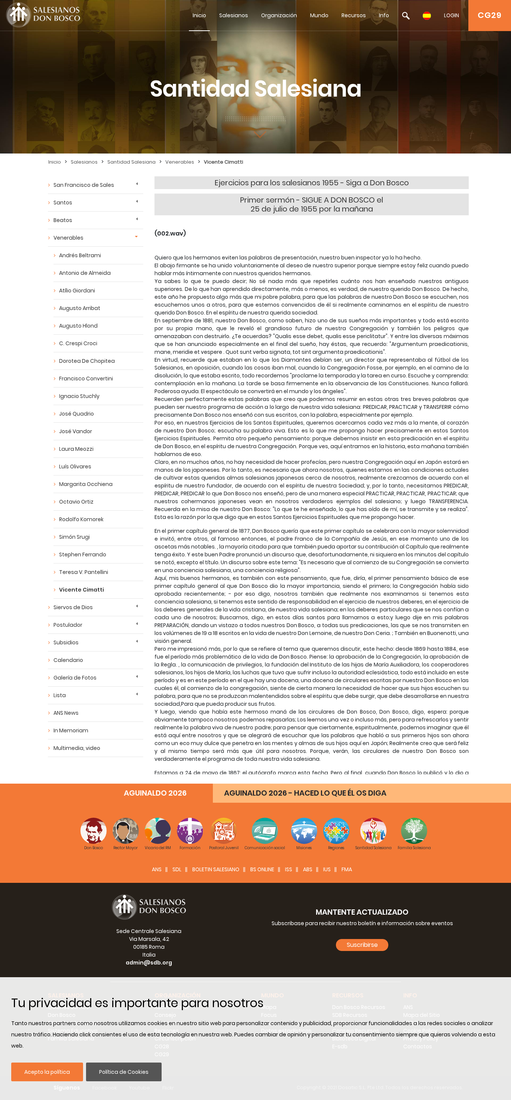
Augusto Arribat (79, 308)
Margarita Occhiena (86, 484)
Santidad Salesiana (131, 161)
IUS (327, 869)
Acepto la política (47, 1072)
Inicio (199, 15)
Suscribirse (362, 945)
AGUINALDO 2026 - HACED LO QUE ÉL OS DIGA (305, 793)
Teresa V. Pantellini (83, 572)
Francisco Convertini (86, 378)
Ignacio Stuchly (79, 396)
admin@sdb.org (149, 962)
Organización (279, 15)
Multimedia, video (76, 748)
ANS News (66, 713)
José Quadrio (76, 413)
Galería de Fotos (75, 677)
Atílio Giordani (77, 290)
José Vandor (75, 431)
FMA (347, 869)
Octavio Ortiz (76, 501)
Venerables (179, 161)
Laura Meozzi (76, 449)
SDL (176, 869)
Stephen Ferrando (82, 554)
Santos (62, 202)
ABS (307, 869)
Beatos (62, 220)
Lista (59, 695)
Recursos (354, 15)
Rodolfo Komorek (81, 519)
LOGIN (451, 15)
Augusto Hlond (78, 325)
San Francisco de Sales (83, 185)
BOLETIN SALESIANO (215, 869)
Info (384, 15)
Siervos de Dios (73, 607)
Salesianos (233, 15)
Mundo (319, 15)
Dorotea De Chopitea (87, 361)
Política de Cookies (124, 1072)
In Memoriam (70, 730)
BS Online (262, 869)
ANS (157, 869)
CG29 (490, 15)
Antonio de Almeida (85, 273)
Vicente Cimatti (223, 161)
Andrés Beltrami (80, 255)
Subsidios (66, 642)
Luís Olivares (75, 466)
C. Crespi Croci (78, 343)
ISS (288, 869)
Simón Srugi (74, 537)
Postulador (67, 625)
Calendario (68, 660)
